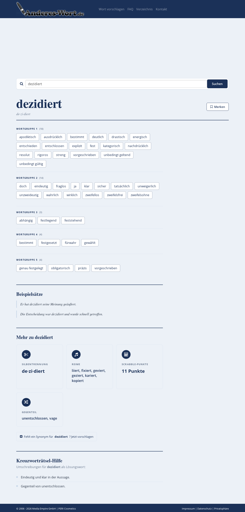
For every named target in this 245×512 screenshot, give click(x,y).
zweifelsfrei (115, 195)
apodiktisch (27, 137)
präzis (82, 268)
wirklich (72, 195)
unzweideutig (28, 195)
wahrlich (52, 195)
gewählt (90, 243)
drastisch (118, 137)
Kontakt (161, 9)
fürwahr (70, 243)
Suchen (217, 84)
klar (87, 186)
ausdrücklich (53, 137)
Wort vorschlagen (111, 9)
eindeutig (41, 186)
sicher (101, 186)
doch (23, 186)
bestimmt (77, 137)
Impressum (188, 508)
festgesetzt (49, 243)
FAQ (130, 9)
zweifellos (92, 195)
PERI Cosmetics (67, 508)
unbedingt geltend (117, 155)
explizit (77, 146)
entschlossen (54, 146)
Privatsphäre (221, 508)
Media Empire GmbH (44, 508)
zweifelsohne (140, 195)
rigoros (43, 155)
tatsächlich (122, 186)
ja (75, 186)
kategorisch (111, 146)
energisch (140, 137)
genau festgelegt (31, 268)
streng (60, 155)
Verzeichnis (144, 9)
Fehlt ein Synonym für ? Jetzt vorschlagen (58, 436)
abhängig (26, 220)
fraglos (61, 186)
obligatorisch (60, 268)
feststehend (73, 220)
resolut (24, 155)
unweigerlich (147, 186)
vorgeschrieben (84, 155)
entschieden (28, 146)
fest (92, 146)
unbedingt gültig (31, 164)
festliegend (48, 220)
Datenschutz (204, 508)
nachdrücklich (138, 146)
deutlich (98, 137)
